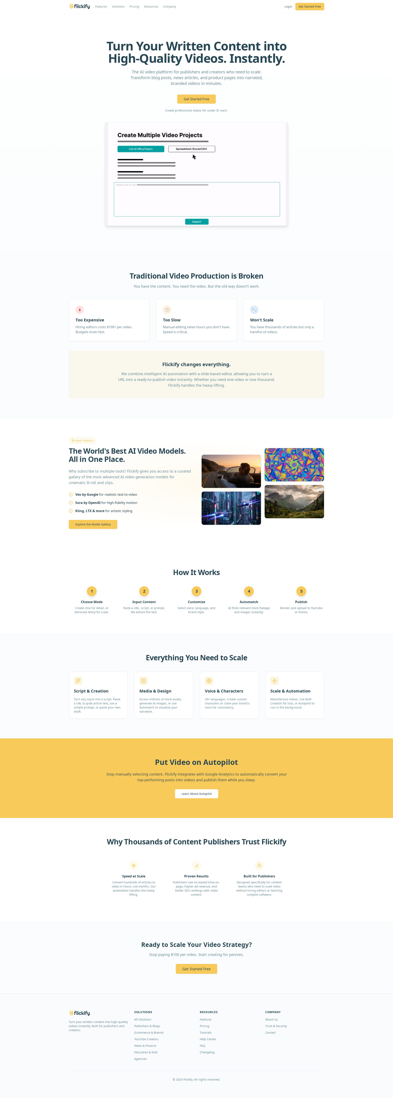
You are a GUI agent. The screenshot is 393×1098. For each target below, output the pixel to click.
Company (169, 6)
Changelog (207, 1052)
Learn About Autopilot (197, 794)
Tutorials (206, 1032)
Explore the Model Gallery (93, 524)
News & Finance (145, 1046)
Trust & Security (276, 1026)
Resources (151, 6)
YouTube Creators (146, 1039)
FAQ (202, 1046)
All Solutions (142, 1019)
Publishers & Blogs (147, 1026)
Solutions (118, 6)
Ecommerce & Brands (149, 1032)
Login (288, 6)
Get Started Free (310, 6)
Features (101, 6)
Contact (270, 1032)
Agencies (140, 1059)
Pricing (134, 6)
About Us (271, 1019)
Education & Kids (146, 1052)
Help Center (208, 1039)
